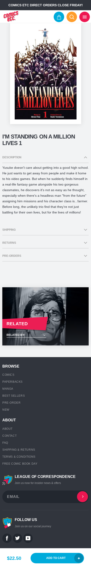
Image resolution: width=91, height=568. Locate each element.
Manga (7, 388)
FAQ (5, 442)
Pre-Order (11, 402)
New (5, 409)
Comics (8, 374)
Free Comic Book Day (19, 463)
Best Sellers (13, 395)
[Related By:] (45, 335)
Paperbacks (12, 381)
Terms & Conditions (18, 456)
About (7, 428)
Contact (9, 435)
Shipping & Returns (18, 449)
